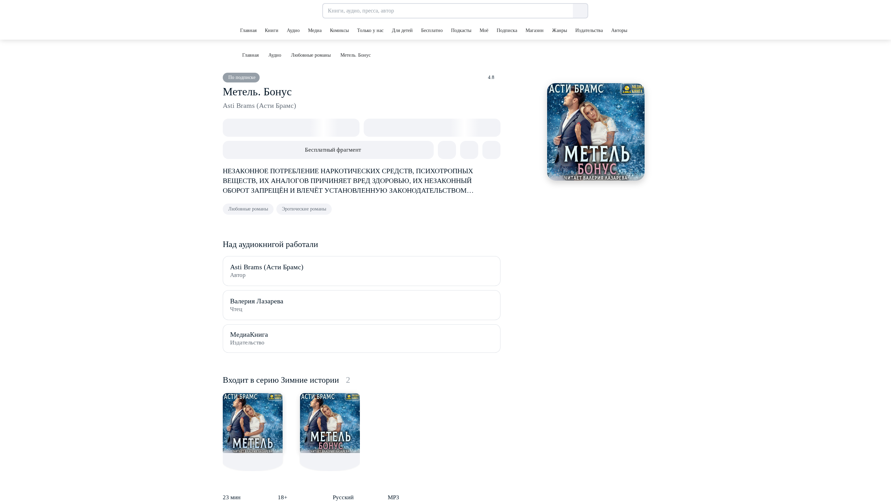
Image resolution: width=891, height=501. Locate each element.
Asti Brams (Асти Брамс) (259, 105)
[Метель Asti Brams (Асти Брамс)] (253, 423)
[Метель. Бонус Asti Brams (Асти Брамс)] (330, 423)
